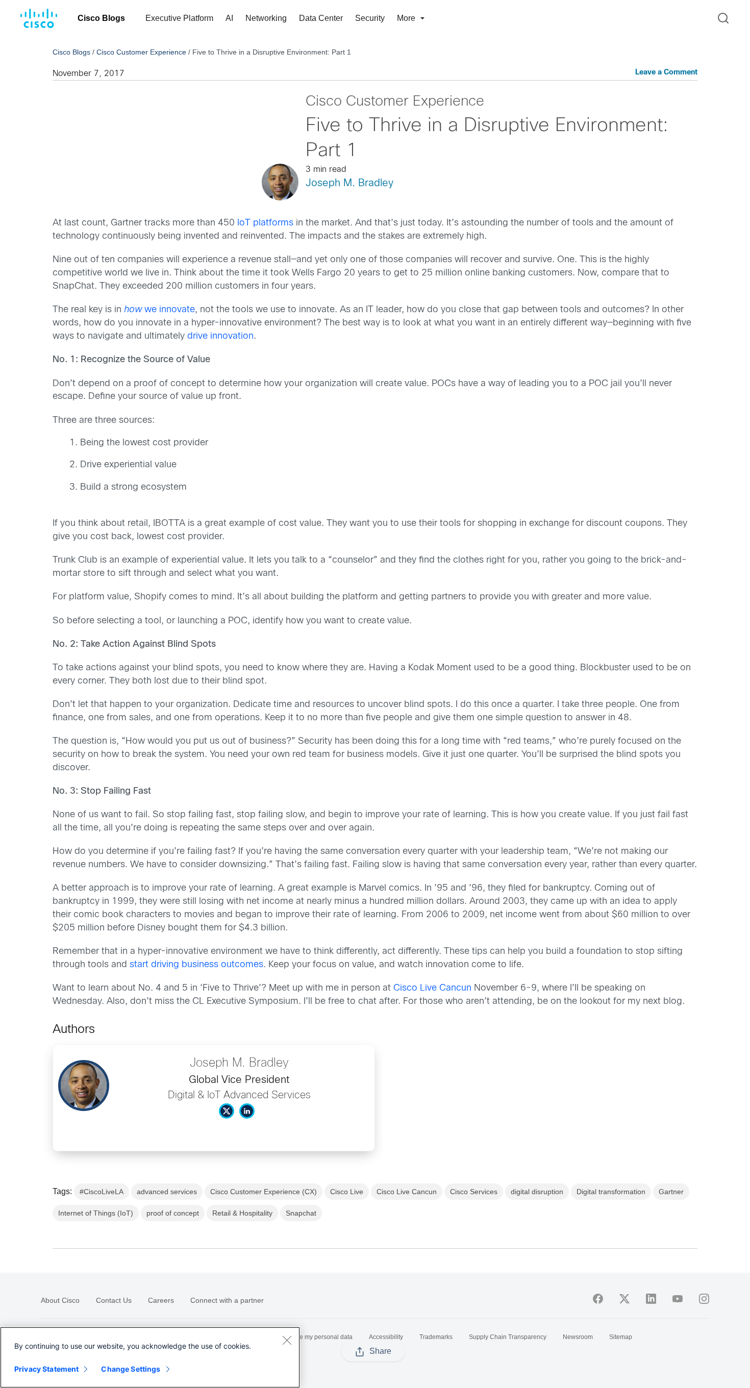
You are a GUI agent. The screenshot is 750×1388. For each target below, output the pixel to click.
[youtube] (677, 1299)
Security (370, 18)
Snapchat (301, 1213)
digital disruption (537, 1192)
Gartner (671, 1192)
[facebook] (598, 1299)
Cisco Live (346, 1192)
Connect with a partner (227, 1300)
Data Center (321, 18)
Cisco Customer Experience (141, 52)
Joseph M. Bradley (349, 183)
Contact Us (114, 1300)
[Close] (287, 1340)
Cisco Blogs (101, 18)
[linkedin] (651, 1299)
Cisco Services (473, 1192)
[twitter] (624, 1299)
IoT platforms (265, 223)
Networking (266, 18)
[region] (150, 1357)
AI (229, 18)
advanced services (167, 1192)
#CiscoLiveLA (101, 1192)
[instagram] (704, 1299)
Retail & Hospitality (242, 1213)
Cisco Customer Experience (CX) (263, 1192)
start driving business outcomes (196, 965)
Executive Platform (179, 18)
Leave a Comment (666, 72)
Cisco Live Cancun (432, 988)
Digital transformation (611, 1192)
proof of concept (172, 1213)
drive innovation (220, 336)
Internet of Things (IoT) (95, 1213)
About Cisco (60, 1300)
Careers (161, 1300)
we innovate (159, 310)
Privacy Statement (46, 1369)
